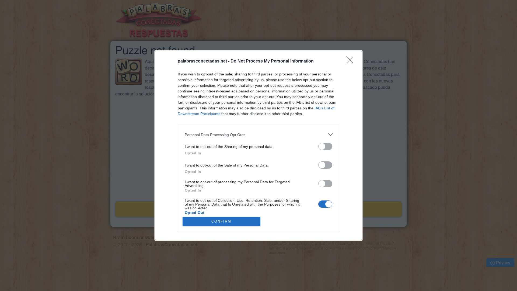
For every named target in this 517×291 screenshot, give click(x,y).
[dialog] (258, 145)
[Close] (352, 61)
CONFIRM (221, 221)
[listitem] (258, 134)
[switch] (325, 146)
